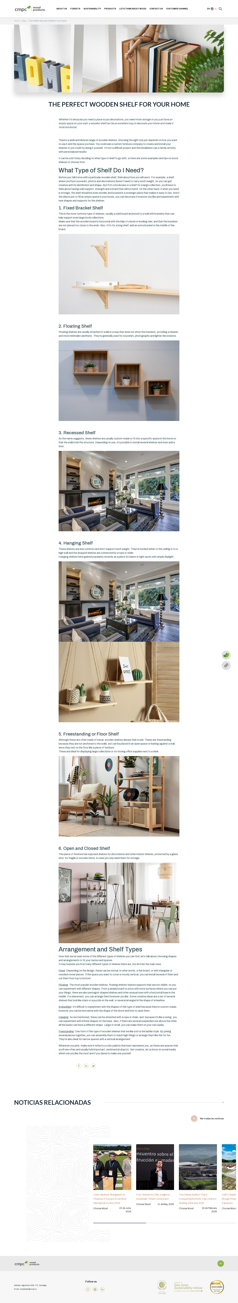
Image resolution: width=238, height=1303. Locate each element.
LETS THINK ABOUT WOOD (132, 9)
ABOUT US (61, 9)
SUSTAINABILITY (92, 9)
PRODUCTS (110, 9)
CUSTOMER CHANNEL (177, 9)
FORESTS (75, 9)
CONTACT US (156, 9)
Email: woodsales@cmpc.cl (25, 1289)
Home (16, 21)
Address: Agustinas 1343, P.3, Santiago (30, 1285)
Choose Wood (100, 1208)
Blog (24, 21)
